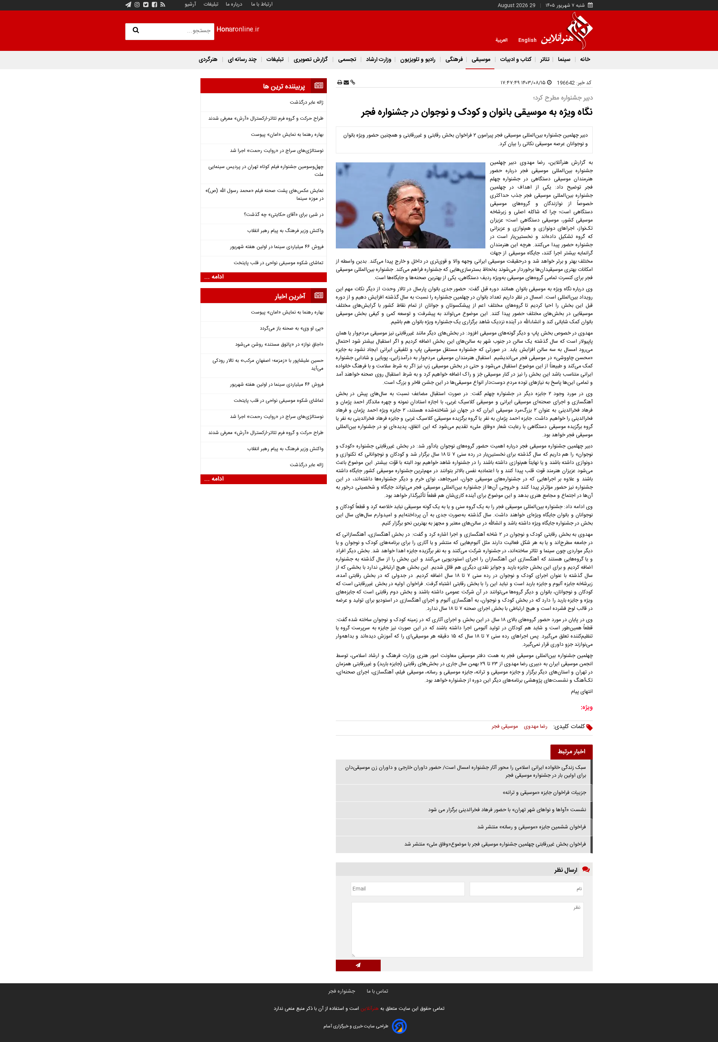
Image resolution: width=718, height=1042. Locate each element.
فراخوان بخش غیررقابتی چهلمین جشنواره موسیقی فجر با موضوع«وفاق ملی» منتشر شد (495, 844)
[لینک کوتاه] (352, 83)
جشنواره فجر (341, 991)
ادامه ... (214, 277)
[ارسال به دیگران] (345, 83)
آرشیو (190, 4)
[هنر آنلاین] (567, 30)
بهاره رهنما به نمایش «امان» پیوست (287, 135)
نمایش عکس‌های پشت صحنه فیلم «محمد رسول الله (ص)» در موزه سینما (264, 195)
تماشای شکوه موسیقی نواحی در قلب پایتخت (278, 263)
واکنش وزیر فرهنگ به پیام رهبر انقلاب (285, 231)
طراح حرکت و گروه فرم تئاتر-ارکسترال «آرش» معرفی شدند (265, 119)
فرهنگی (453, 59)
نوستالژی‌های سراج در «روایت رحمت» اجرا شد (276, 151)
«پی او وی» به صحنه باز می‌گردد (291, 329)
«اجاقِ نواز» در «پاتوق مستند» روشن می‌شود (279, 345)
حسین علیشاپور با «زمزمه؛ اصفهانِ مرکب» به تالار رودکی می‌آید (267, 365)
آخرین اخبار (290, 296)
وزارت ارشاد (378, 59)
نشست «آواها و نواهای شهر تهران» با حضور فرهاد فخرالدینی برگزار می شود (507, 810)
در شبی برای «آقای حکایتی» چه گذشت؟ (283, 215)
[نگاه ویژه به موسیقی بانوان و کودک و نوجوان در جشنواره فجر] (412, 205)
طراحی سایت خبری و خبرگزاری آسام (355, 1026)
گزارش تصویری (310, 59)
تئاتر (544, 59)
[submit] (358, 965)
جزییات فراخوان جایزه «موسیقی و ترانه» (544, 792)
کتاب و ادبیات (515, 59)
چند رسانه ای (242, 59)
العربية (501, 39)
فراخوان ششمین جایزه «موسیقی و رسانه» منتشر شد (531, 827)
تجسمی (347, 59)
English (527, 39)
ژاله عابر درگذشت (306, 103)
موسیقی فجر (505, 726)
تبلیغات (210, 4)
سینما (564, 59)
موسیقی (481, 59)
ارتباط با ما (262, 4)
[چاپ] (339, 83)
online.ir (238, 30)
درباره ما (234, 4)
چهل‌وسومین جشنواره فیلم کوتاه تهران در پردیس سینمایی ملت (265, 171)
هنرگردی (208, 59)
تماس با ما (377, 991)
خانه (584, 59)
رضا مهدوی (535, 726)
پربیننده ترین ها (284, 86)
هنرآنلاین (369, 1009)
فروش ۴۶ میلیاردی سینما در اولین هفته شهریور (276, 247)
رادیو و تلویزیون (418, 59)
